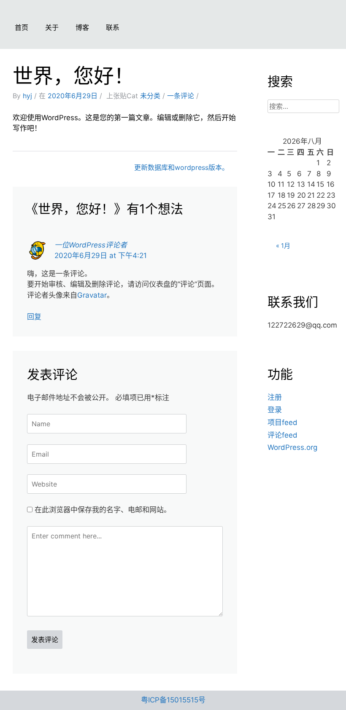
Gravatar (92, 295)
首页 (21, 27)
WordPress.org (292, 447)
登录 (275, 410)
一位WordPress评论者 (90, 245)
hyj (27, 95)
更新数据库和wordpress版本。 (181, 167)
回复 (34, 316)
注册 (275, 397)
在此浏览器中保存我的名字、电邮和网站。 (103, 510)
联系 (112, 27)
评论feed (282, 435)
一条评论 (180, 95)
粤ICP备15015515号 (173, 700)
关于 (52, 27)
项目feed (282, 422)
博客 (82, 27)
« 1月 (283, 246)
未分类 (150, 95)
